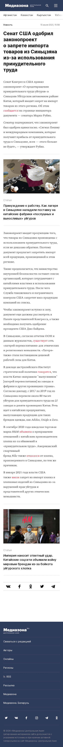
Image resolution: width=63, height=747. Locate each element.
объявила (25, 432)
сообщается (10, 110)
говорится (44, 372)
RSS (8, 676)
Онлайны (8, 659)
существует (40, 341)
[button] (55, 5)
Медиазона (9, 694)
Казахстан (27, 15)
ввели (15, 477)
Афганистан (10, 15)
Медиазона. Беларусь (16, 702)
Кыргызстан (44, 15)
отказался (33, 456)
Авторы (7, 650)
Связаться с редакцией (17, 641)
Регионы (8, 667)
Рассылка (8, 685)
